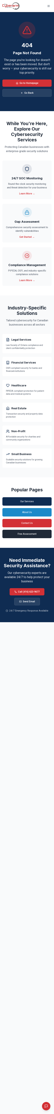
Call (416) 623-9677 (29, 591)
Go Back (28, 92)
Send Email (29, 601)
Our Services (27, 501)
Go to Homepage (29, 83)
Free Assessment (27, 533)
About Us (27, 512)
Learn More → (27, 193)
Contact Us (27, 523)
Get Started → (27, 237)
